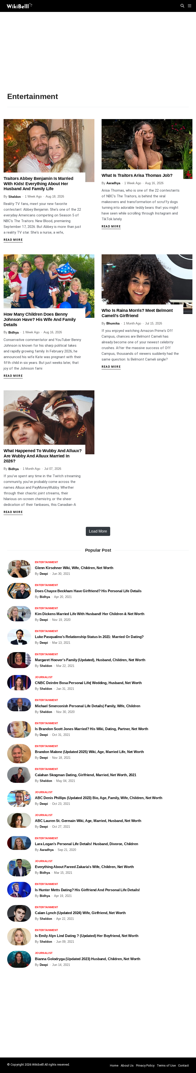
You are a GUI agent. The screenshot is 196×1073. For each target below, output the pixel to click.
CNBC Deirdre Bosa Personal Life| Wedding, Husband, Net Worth (88, 683)
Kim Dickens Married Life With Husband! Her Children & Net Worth (89, 614)
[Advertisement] (98, 53)
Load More (98, 531)
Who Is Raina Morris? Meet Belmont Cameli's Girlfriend (137, 313)
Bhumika (113, 323)
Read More (13, 239)
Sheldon (14, 197)
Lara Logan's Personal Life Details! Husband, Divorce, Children (86, 844)
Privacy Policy (145, 1065)
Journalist (44, 677)
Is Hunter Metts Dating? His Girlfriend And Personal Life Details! (87, 890)
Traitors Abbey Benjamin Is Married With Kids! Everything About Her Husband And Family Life (38, 183)
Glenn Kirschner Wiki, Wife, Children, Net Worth (74, 568)
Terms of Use (166, 1065)
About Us (127, 1065)
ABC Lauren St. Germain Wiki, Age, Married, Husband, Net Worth (88, 821)
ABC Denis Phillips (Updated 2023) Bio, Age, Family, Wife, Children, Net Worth (98, 798)
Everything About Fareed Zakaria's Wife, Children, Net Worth (84, 867)
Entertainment (46, 562)
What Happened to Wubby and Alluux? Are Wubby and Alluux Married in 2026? (43, 455)
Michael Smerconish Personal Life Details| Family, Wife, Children (87, 706)
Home (114, 1065)
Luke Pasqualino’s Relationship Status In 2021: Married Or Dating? (89, 637)
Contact (183, 1065)
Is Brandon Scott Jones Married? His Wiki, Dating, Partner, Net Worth (91, 729)
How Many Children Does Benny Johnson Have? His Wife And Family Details (40, 319)
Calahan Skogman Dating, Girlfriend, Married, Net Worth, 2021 (85, 775)
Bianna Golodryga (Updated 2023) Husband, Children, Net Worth (87, 959)
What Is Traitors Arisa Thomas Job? (137, 175)
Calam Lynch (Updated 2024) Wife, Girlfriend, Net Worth (80, 913)
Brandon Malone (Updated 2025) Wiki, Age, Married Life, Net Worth (89, 752)
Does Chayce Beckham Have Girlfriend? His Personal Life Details (88, 591)
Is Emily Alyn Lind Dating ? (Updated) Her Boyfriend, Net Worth (86, 936)
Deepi (44, 574)
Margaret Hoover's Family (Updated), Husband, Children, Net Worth (90, 660)
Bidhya (13, 332)
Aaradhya (113, 183)
